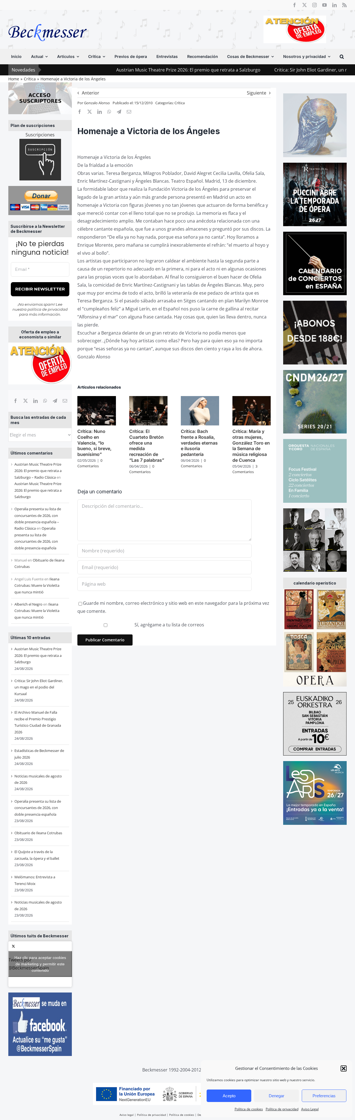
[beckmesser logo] (47, 20)
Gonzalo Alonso (97, 102)
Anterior (90, 93)
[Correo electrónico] (65, 401)
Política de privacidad (282, 1109)
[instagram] (314, 5)
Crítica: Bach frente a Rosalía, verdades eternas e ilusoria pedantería (199, 442)
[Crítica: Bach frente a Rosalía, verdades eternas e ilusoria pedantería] (200, 399)
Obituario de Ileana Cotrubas (38, 832)
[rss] (344, 5)
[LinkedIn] (35, 401)
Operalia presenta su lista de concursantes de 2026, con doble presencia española (37, 808)
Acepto (229, 1095)
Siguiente (256, 93)
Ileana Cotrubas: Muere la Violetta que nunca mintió (36, 585)
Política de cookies (249, 1109)
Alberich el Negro (28, 604)
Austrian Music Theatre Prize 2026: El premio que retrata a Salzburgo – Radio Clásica (38, 471)
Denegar (276, 1095)
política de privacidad (47, 309)
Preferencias (324, 1095)
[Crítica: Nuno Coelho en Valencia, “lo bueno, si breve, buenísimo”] (96, 399)
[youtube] (324, 5)
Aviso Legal (310, 1109)
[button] (343, 1068)
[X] (26, 401)
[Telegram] (55, 401)
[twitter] (304, 5)
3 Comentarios (244, 469)
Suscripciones (40, 135)
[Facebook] (16, 401)
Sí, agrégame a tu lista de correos (168, 625)
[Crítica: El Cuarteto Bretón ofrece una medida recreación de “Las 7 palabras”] (148, 399)
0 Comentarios (89, 463)
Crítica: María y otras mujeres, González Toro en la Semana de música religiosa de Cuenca (251, 445)
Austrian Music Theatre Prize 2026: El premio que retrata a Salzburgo (151, 70)
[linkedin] (334, 5)
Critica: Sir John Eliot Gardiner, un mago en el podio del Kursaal (38, 687)
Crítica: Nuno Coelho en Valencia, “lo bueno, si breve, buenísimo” (94, 442)
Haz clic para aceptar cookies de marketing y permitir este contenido (40, 964)
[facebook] (294, 5)
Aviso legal (127, 1115)
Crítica (179, 102)
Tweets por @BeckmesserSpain (37, 964)
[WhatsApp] (45, 401)
